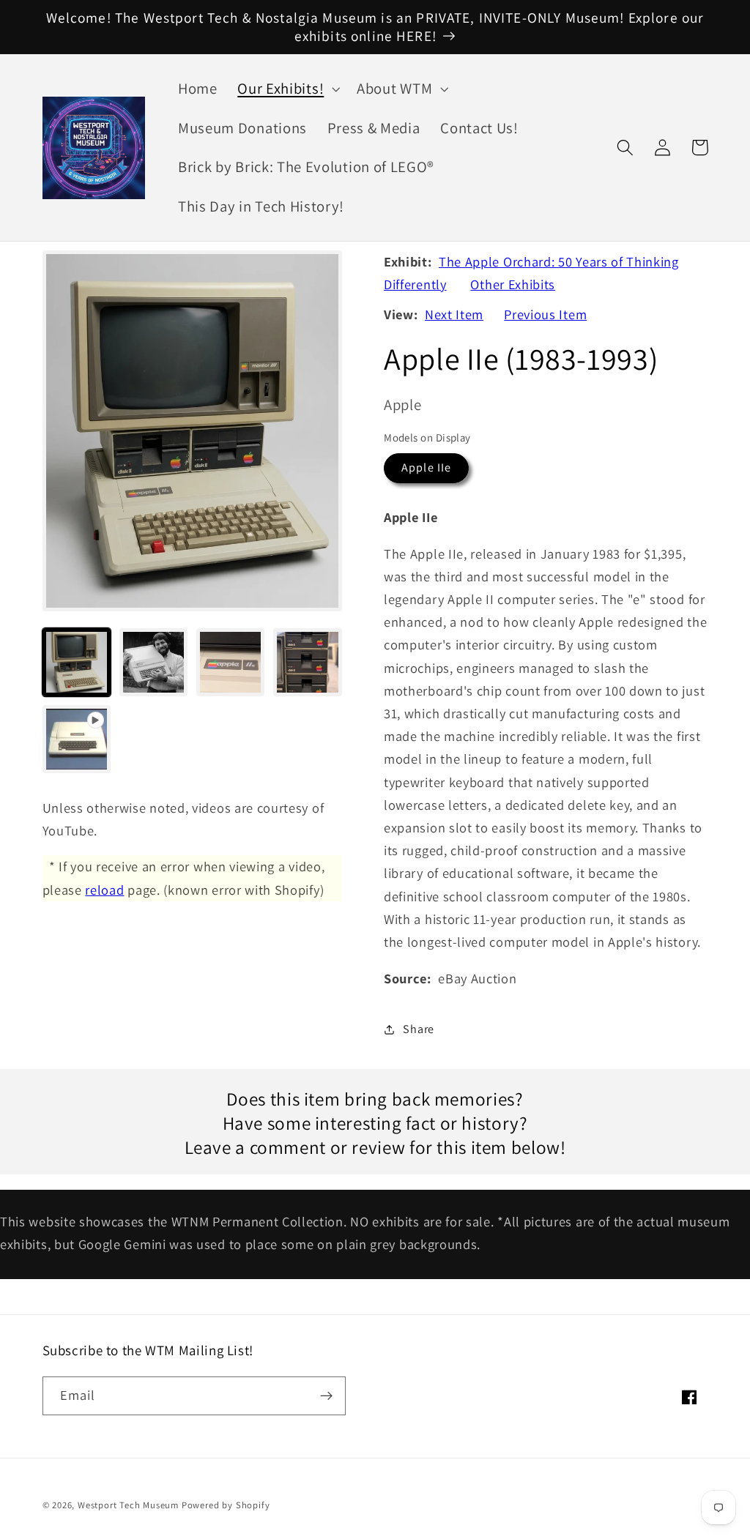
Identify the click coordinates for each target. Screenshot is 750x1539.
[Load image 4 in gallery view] (307, 662)
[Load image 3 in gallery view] (230, 662)
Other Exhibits (512, 284)
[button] (286, 88)
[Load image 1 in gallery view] (76, 662)
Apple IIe (426, 467)
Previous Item (545, 314)
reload (104, 889)
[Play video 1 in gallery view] (76, 739)
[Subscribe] (326, 1396)
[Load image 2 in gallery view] (153, 662)
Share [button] (418, 1029)
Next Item (454, 314)
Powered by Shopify (226, 1505)
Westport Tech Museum (128, 1505)
